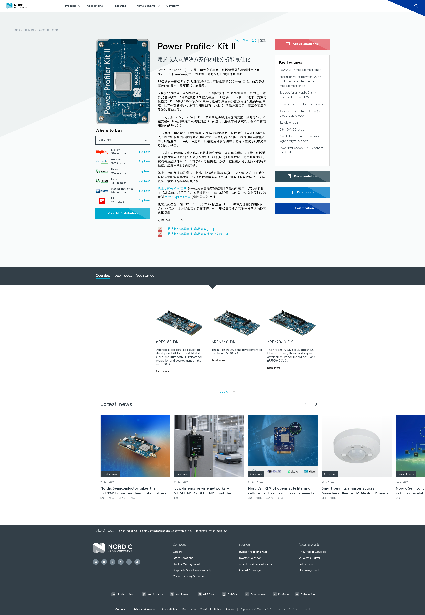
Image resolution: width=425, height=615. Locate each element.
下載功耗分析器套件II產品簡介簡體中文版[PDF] (197, 234)
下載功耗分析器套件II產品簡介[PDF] (189, 229)
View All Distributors (123, 213)
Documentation (305, 176)
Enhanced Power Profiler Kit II (212, 530)
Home (16, 30)
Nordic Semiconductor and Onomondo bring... (166, 530)
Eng (237, 40)
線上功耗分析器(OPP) (173, 188)
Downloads (305, 192)
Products (29, 30)
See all (225, 391)
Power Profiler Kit (48, 30)
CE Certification (302, 208)
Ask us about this (305, 44)
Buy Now (144, 152)
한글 (254, 40)
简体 (245, 40)
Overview (103, 276)
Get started (145, 276)
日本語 (122, 498)
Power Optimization (178, 197)
